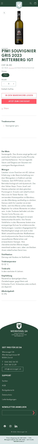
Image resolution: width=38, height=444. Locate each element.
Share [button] (6, 108)
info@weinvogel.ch (12, 369)
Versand (11, 68)
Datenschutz (7, 395)
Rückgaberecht (8, 390)
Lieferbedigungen (9, 399)
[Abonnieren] (33, 412)
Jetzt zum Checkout (19, 101)
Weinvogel (20, 432)
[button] (30, 3)
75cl (5, 75)
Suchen (5, 381)
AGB (4, 386)
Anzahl (4, 79)
